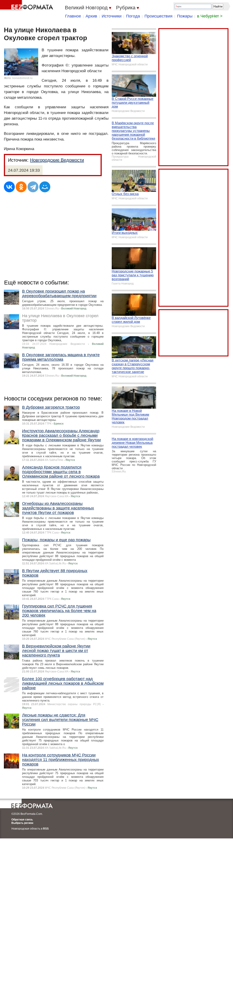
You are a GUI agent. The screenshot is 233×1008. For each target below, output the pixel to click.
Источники (112, 16)
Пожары (184, 16)
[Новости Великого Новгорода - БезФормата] (27, 5)
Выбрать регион (22, 823)
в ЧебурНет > (210, 16)
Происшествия (158, 16)
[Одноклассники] (21, 186)
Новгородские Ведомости (57, 160)
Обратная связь (22, 819)
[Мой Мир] (44, 186)
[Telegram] (33, 186)
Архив (91, 16)
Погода (133, 16)
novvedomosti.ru (22, 78)
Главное (73, 16)
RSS (46, 828)
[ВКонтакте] (9, 186)
